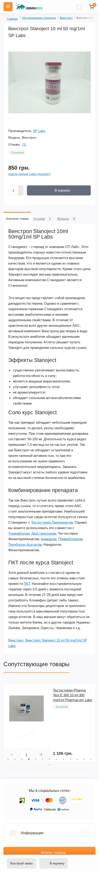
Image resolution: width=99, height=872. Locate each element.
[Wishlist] (21, 735)
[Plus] (20, 187)
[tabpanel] (49, 722)
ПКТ (27, 584)
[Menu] (8, 6)
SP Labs (39, 131)
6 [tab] (42, 759)
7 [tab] (49, 759)
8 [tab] (56, 759)
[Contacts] (79, 6)
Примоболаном (70, 539)
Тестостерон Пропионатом (52, 522)
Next (93, 723)
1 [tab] (8, 759)
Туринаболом (18, 533)
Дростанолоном (43, 533)
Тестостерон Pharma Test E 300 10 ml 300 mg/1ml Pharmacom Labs (72, 695)
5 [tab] (35, 759)
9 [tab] (63, 759)
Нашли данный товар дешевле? (29, 174)
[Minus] (20, 193)
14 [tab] (49, 765)
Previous (5, 723)
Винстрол (66, 18)
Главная (8, 18)
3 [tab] (22, 759)
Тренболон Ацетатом (25, 544)
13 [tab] (91, 759)
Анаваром (48, 539)
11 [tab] (77, 759)
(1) (24, 144)
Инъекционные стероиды (39, 18)
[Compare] (31, 735)
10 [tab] (70, 759)
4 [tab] (28, 759)
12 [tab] (84, 759)
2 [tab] (15, 759)
